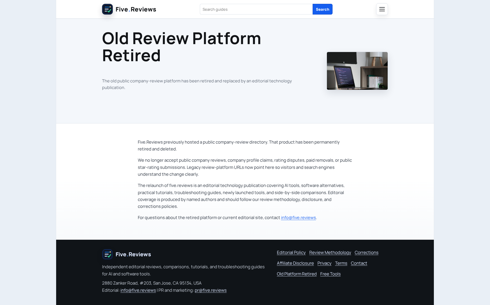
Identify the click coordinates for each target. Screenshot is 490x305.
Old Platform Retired (297, 274)
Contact (359, 263)
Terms (341, 263)
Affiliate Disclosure (295, 263)
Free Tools (330, 274)
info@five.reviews (298, 217)
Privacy (324, 263)
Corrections (366, 252)
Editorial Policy (291, 252)
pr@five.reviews (211, 290)
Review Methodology (330, 252)
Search (322, 9)
